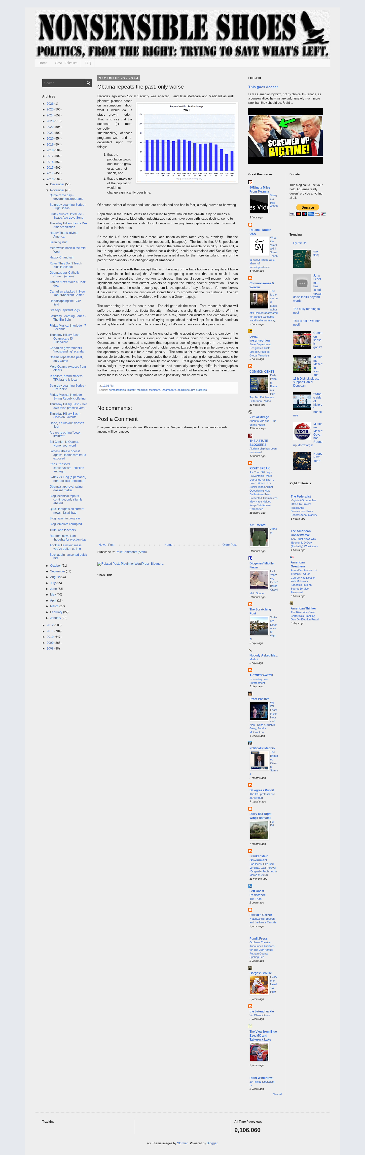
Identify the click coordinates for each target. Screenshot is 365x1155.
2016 (50, 162)
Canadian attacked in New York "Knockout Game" (67, 293)
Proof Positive (259, 699)
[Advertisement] (306, 709)
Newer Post (106, 545)
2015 (50, 167)
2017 (50, 156)
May (53, 594)
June (54, 589)
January (56, 618)
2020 (50, 138)
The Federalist (301, 496)
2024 (50, 115)
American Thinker (303, 608)
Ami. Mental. (258, 525)
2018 (50, 150)
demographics (117, 389)
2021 (50, 133)
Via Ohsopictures (260, 1015)
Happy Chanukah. (62, 257)
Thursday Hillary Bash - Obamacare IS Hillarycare (65, 338)
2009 (50, 643)
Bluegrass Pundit (262, 790)
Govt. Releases (66, 63)
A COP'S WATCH (261, 675)
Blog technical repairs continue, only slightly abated (66, 499)
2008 (50, 648)
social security (186, 389)
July (53, 583)
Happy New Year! (317, 457)
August (55, 577)
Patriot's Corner (261, 915)
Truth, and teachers (63, 530)
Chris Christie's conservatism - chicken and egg (67, 467)
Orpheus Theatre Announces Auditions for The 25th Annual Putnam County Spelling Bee (262, 949)
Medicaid (142, 389)
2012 (50, 625)
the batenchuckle (262, 1011)
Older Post (229, 545)
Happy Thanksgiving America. (63, 234)
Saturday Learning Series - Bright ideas (68, 206)
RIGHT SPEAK (260, 468)
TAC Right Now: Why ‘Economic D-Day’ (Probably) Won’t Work (304, 542)
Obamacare (169, 389)
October (56, 565)
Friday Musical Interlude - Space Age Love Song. (67, 215)
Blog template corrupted (66, 524)
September (58, 571)
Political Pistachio (262, 748)
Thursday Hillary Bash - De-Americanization (68, 225)
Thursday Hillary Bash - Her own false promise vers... (68, 405)
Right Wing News (261, 1078)
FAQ (88, 63)
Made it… (255, 659)
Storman (182, 1143)
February (56, 612)
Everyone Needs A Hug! (273, 984)
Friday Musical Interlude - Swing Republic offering (68, 396)
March (54, 606)
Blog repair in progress (65, 518)
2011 (50, 631)
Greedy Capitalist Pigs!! (65, 310)
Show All (277, 1094)
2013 (50, 179)
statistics (201, 389)
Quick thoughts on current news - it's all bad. (67, 510)
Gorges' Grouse (261, 973)
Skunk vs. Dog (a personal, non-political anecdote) (68, 478)
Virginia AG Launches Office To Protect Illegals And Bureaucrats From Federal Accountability (304, 507)
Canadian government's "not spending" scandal (67, 349)
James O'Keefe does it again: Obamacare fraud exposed (68, 455)
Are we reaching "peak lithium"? (65, 434)
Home (42, 63)
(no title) (316, 253)
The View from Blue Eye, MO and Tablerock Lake (263, 1035)
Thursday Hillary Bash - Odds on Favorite (65, 415)
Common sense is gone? (317, 340)
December (57, 184)
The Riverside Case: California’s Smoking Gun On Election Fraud (305, 616)
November (57, 190)
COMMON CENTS (262, 371)
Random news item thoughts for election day (68, 537)
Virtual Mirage (259, 417)
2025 (50, 109)
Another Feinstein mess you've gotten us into (65, 547)
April (53, 600)
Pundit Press (259, 938)
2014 (50, 173)
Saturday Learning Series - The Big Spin (68, 317)
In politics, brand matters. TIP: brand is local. (66, 377)
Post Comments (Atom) (131, 552)
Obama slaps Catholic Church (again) (64, 274)
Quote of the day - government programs (66, 197)
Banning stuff (58, 242)
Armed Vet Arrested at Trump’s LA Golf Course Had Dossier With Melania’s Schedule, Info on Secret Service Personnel (304, 581)
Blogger (212, 1143)
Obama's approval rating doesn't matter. (66, 488)
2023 (50, 121)
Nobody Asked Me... (264, 655)
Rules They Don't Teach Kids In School (66, 265)
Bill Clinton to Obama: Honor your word (64, 443)
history (131, 389)
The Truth (255, 898)
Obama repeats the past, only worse (66, 358)
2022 (50, 127)
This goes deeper (263, 87)
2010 (50, 637)
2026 (50, 103)
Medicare (154, 389)
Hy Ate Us (299, 243)
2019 (50, 144)
